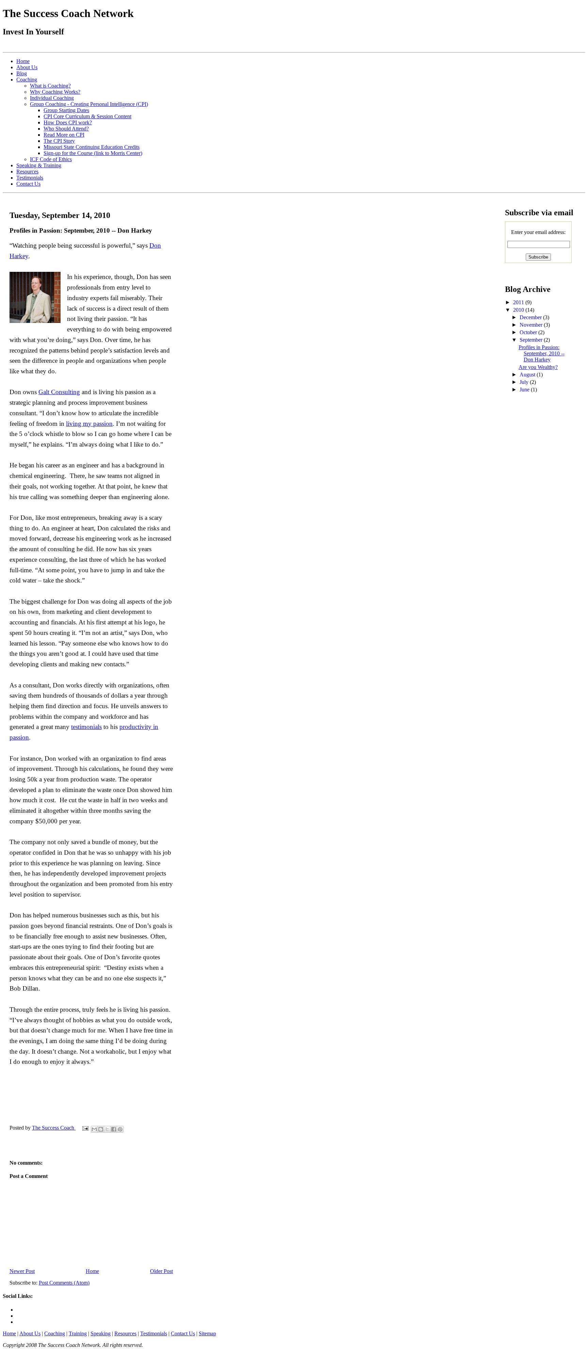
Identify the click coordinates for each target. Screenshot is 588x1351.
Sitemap (207, 1333)
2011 (519, 302)
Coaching (26, 79)
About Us (26, 67)
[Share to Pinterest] (120, 1129)
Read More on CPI (64, 135)
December (531, 317)
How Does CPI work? (68, 122)
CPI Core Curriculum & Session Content (87, 116)
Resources (27, 171)
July (525, 382)
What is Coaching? (50, 86)
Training (78, 1333)
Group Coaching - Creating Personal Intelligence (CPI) (89, 104)
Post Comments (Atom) (64, 1283)
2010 (519, 310)
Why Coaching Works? (55, 92)
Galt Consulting (59, 391)
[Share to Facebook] (113, 1129)
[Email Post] (85, 1128)
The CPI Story (59, 141)
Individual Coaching (52, 98)
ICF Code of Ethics (51, 159)
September (532, 340)
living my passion (89, 423)
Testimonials (29, 178)
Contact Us (28, 184)
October (529, 332)
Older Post (161, 1271)
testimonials (86, 726)
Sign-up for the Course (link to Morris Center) (93, 153)
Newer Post (22, 1271)
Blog (21, 73)
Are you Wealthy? (538, 367)
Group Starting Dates (66, 110)
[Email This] (94, 1129)
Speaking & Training (38, 165)
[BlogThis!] (100, 1129)
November (532, 325)
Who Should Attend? (66, 128)
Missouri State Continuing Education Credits (92, 147)
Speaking (101, 1333)
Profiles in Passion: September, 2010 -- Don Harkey (542, 353)
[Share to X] (107, 1129)
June (525, 389)
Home (23, 61)
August (528, 374)
